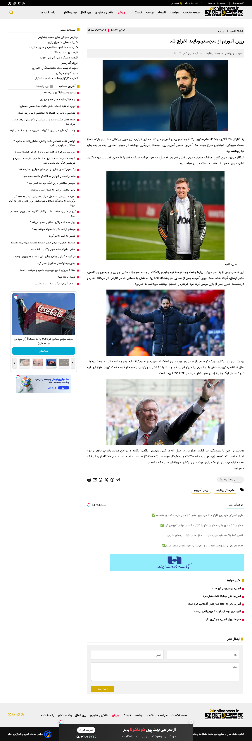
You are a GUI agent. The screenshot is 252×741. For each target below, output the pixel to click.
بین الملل (86, 12)
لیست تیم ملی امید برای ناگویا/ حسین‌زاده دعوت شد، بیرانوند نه (42, 132)
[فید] (23, 3)
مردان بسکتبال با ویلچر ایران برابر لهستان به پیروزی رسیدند (43, 256)
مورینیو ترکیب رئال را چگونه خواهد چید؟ (53, 229)
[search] (11, 12)
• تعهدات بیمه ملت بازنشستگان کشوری (56, 68)
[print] (89, 480)
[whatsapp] (100, 479)
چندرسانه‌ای (69, 12)
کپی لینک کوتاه (231, 479)
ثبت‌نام (43, 351)
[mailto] (95, 479)
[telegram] (118, 479)
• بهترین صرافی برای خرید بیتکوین (59, 37)
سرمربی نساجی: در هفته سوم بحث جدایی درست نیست (45, 152)
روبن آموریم (201, 490)
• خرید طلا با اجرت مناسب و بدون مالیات (54, 47)
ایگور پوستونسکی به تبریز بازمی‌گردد (56, 263)
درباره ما (211, 3)
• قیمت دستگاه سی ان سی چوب (60, 57)
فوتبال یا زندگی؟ (66, 277)
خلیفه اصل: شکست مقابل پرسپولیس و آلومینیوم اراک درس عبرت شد (44, 122)
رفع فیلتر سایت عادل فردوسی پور (57, 99)
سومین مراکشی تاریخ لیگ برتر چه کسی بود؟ (51, 183)
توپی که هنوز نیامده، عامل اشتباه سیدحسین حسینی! (47, 106)
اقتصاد (162, 12)
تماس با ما (222, 3)
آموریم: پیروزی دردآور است (226, 588)
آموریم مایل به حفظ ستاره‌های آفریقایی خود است (214, 604)
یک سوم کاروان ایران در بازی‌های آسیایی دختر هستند (47, 169)
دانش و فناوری (104, 12)
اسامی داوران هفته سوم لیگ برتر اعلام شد (53, 249)
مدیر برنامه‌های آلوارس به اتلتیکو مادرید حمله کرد (49, 176)
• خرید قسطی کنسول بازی (64, 42)
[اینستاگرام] (14, 3)
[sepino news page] (177, 569)
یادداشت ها (48, 12)
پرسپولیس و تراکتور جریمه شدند (58, 92)
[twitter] (106, 479)
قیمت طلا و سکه (192, 3)
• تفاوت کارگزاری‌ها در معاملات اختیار (57, 78)
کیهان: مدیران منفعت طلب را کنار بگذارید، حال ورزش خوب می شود (41, 214)
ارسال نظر (102, 689)
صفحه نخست (191, 12)
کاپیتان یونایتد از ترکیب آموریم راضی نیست (217, 612)
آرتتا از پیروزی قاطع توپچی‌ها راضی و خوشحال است (47, 270)
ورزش (122, 12)
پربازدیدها (42, 86)
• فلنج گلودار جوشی (68, 73)
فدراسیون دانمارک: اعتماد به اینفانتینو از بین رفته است (46, 113)
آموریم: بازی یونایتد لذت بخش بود (222, 596)
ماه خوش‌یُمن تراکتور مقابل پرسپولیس (55, 284)
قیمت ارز (175, 3)
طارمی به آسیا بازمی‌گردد (62, 236)
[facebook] (112, 479)
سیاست (175, 12)
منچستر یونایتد (225, 490)
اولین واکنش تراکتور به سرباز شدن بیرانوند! (52, 190)
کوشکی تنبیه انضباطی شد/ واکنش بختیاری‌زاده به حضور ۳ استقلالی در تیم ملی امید (44, 143)
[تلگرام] (19, 3)
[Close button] (191, 722)
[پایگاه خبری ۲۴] (223, 16)
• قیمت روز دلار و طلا (67, 52)
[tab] (69, 86)
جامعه (150, 12)
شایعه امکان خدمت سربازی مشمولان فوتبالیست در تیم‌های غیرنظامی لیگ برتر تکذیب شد (43, 161)
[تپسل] (61, 722)
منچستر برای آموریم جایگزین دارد (223, 619)
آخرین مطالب (67, 86)
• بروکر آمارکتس (70, 62)
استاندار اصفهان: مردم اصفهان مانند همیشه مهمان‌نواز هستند (43, 243)
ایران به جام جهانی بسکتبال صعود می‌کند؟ (52, 222)
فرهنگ (138, 12)
